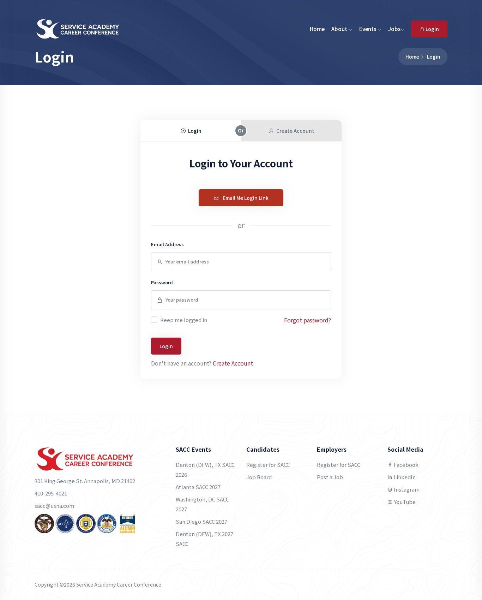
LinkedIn (404, 477)
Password (162, 282)
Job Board (259, 477)
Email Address (167, 244)
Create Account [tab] (295, 130)
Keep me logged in (183, 319)
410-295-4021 (51, 493)
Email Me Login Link (245, 197)
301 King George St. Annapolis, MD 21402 (85, 481)
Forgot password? (307, 320)
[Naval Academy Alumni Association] (86, 523)
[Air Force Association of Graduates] (65, 523)
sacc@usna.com (54, 505)
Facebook (405, 464)
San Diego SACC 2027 (201, 521)
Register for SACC (268, 464)
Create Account (233, 363)
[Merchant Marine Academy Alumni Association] (106, 523)
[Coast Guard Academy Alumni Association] (127, 523)
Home (317, 28)
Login (431, 28)
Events (368, 28)
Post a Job (330, 477)
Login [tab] (194, 130)
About (339, 28)
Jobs (394, 28)
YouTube (404, 501)
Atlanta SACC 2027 (198, 487)
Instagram (406, 489)
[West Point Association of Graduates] (44, 523)
